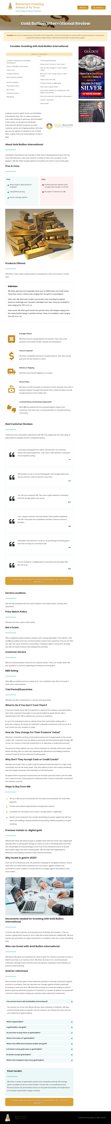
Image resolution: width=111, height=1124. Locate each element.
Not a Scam (10, 90)
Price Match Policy (13, 86)
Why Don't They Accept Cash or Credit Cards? (53, 75)
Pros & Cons (11, 70)
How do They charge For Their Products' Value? (53, 69)
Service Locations (12, 82)
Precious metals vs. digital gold (50, 83)
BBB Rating (10, 97)
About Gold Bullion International (17, 66)
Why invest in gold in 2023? (49, 87)
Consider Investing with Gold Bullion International (19, 62)
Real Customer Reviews (15, 77)
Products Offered (12, 74)
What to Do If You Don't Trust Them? (52, 64)
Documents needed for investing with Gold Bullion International (54, 91)
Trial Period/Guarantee (48, 61)
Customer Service (13, 93)
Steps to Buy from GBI (47, 80)
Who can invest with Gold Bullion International (55, 96)
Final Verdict (44, 104)
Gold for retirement (47, 100)
